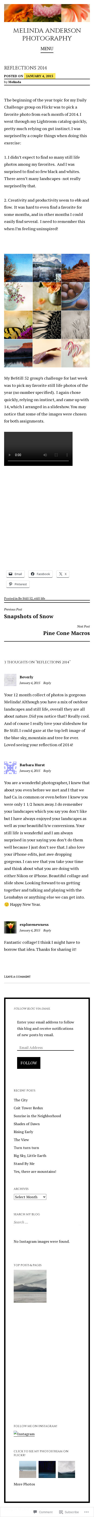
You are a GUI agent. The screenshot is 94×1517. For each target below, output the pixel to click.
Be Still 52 (25, 598)
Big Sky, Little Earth (30, 1155)
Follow (29, 1062)
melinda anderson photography (47, 35)
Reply (47, 683)
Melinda (14, 82)
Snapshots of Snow (28, 613)
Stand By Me (24, 1163)
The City (21, 1099)
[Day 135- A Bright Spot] (30, 1393)
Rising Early (23, 1131)
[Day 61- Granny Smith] (30, 1358)
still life (39, 598)
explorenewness (34, 924)
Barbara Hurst (32, 764)
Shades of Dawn (27, 1123)
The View (21, 1139)
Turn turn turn (26, 1147)
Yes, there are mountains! (35, 1171)
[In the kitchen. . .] (63, 1287)
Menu (47, 48)
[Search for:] (46, 1222)
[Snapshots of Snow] (63, 1322)
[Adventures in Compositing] (30, 1322)
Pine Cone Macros (66, 630)
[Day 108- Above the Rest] (63, 1393)
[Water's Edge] (63, 1358)
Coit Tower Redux (28, 1107)
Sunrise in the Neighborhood (37, 1115)
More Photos (24, 1484)
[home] (30, 1287)
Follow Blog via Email (32, 1009)
